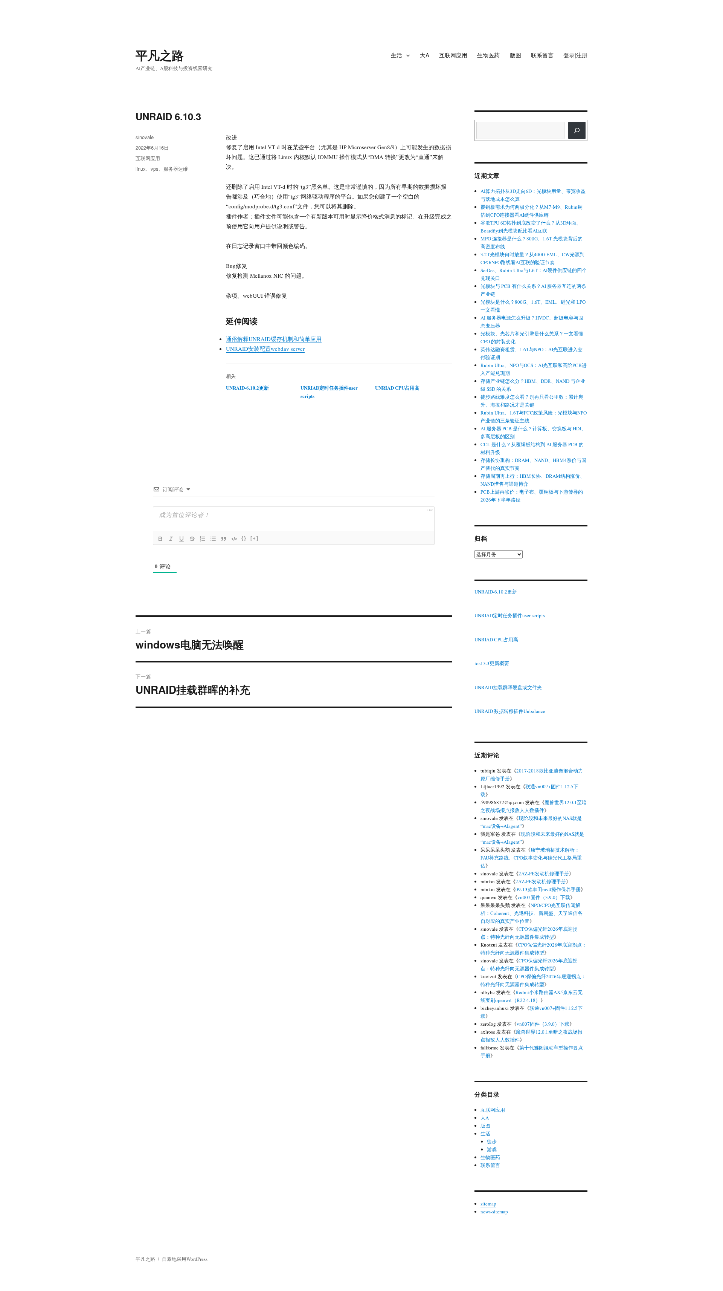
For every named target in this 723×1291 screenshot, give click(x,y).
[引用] (223, 538)
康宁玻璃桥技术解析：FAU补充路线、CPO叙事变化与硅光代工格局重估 (531, 857)
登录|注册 (575, 55)
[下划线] (181, 538)
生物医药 (488, 55)
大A (424, 55)
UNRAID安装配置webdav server (265, 348)
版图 (515, 55)
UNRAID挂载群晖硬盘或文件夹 (508, 688)
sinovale (145, 137)
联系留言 (542, 55)
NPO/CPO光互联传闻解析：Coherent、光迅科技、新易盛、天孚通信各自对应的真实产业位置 (531, 913)
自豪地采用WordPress (184, 1259)
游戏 (492, 1149)
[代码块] (234, 538)
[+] (254, 538)
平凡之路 (160, 55)
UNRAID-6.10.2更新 (247, 387)
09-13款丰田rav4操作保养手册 (548, 889)
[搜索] (577, 130)
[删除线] (192, 538)
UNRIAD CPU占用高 (397, 387)
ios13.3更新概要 (491, 664)
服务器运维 (175, 168)
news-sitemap (494, 1211)
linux (141, 168)
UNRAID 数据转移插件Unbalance (509, 711)
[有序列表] (202, 538)
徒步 (492, 1141)
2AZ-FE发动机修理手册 (544, 873)
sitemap (488, 1203)
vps (155, 168)
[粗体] (160, 538)
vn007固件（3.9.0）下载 (543, 897)
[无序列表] (213, 538)
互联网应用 (453, 55)
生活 (396, 55)
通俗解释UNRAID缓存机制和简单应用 (274, 339)
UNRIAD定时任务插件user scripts (509, 616)
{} (244, 538)
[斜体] (171, 538)
